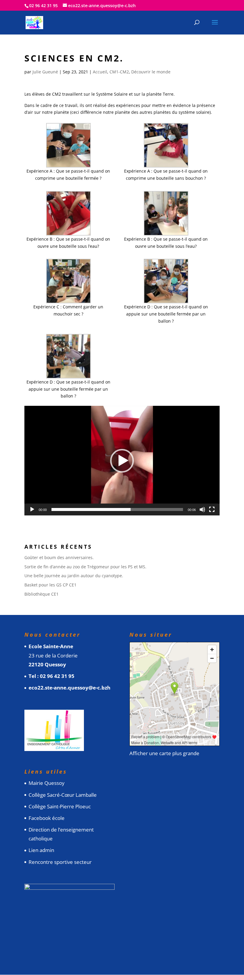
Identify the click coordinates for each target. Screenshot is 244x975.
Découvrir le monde (151, 72)
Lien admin (41, 850)
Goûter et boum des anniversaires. (59, 557)
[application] (122, 460)
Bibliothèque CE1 (41, 594)
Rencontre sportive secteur (60, 862)
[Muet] (202, 509)
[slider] (117, 509)
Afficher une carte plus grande (164, 753)
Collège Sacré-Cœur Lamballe (63, 794)
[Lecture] (32, 509)
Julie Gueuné (45, 72)
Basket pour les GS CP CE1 (50, 585)
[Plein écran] (212, 509)
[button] (122, 461)
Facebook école (47, 818)
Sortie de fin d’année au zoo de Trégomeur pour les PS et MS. (85, 566)
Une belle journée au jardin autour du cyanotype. (73, 575)
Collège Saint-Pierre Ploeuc (60, 806)
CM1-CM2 (119, 72)
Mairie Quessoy (47, 783)
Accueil (100, 72)
